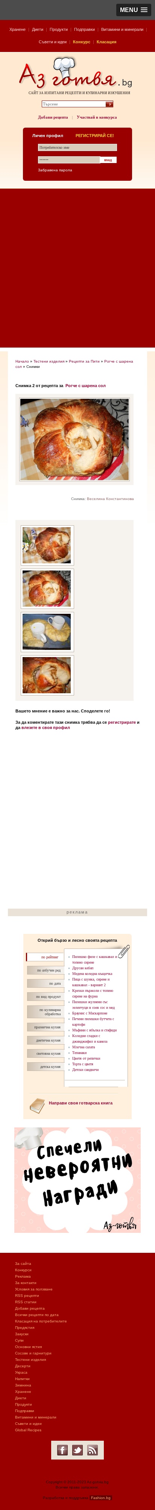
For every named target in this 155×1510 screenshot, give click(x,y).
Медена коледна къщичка (92, 974)
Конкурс (81, 42)
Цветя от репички (86, 1058)
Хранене (17, 29)
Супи (19, 1340)
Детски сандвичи (85, 1070)
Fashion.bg (101, 1498)
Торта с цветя (82, 1064)
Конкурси (23, 1270)
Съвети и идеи (53, 42)
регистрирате (122, 722)
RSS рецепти (27, 1295)
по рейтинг (49, 957)
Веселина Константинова (110, 499)
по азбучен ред (49, 970)
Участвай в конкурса (97, 117)
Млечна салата (83, 1047)
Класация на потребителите (41, 1321)
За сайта (23, 1263)
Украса (21, 1372)
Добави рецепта (53, 117)
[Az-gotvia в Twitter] (77, 1450)
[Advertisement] (77, 270)
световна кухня (48, 1053)
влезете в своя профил (45, 727)
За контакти (25, 1283)
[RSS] (92, 1450)
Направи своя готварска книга (80, 1103)
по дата (55, 983)
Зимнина (23, 1385)
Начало (22, 361)
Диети (37, 29)
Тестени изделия (48, 361)
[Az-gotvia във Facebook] (62, 1450)
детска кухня (50, 1067)
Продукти (59, 29)
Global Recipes (28, 1430)
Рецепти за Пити (84, 361)
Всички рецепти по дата (37, 1315)
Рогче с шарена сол (85, 385)
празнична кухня (47, 1027)
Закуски (22, 1334)
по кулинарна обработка (50, 1012)
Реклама (23, 1276)
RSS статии (25, 1302)
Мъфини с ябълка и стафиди (94, 1030)
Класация (106, 42)
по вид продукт (48, 996)
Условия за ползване (34, 1289)
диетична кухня (48, 1040)
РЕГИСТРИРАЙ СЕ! (95, 135)
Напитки (22, 1379)
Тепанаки (79, 1053)
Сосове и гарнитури (33, 1353)
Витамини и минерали (122, 29)
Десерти (22, 1366)
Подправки (84, 29)
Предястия (24, 1327)
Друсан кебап (82, 968)
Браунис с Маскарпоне (89, 1013)
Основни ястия (28, 1347)
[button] (133, 10)
